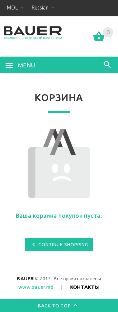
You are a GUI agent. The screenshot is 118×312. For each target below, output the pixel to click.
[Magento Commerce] (32, 33)
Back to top (55, 305)
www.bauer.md (35, 287)
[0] (99, 40)
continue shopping (63, 244)
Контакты (85, 287)
